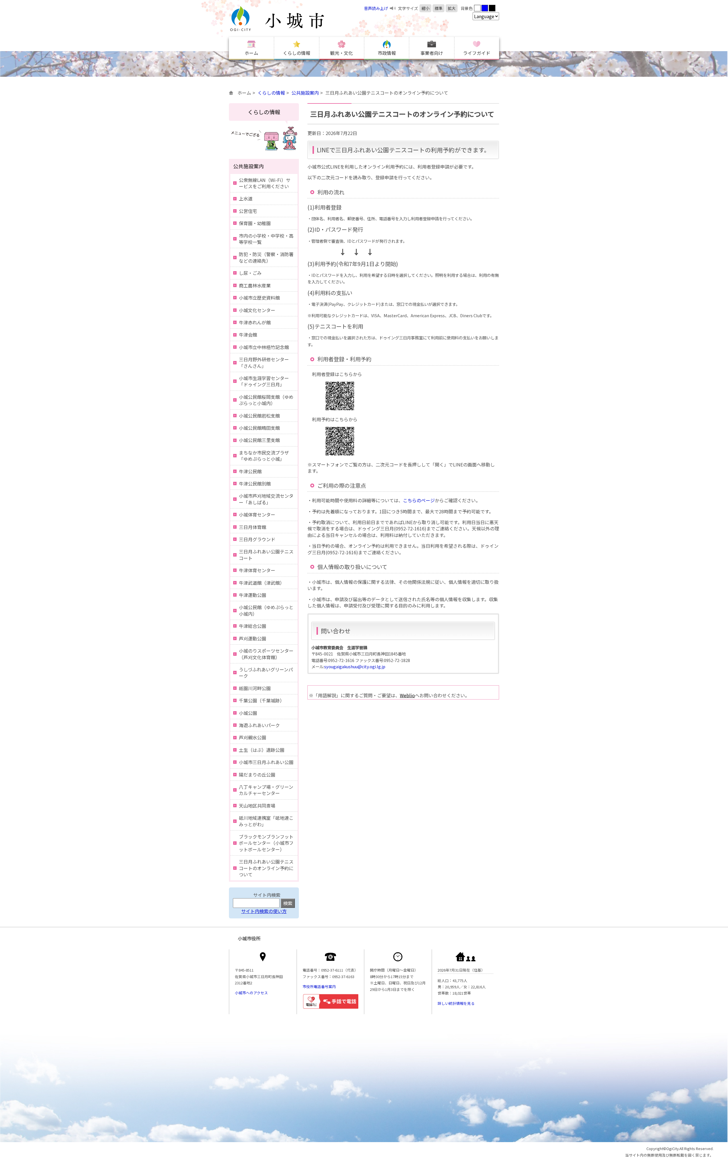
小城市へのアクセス (251, 992)
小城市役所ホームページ (288, 18)
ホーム (251, 52)
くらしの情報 (296, 52)
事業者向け (431, 52)
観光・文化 (341, 52)
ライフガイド (476, 52)
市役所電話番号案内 (319, 986)
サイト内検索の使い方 (264, 911)
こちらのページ (419, 500)
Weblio (407, 695)
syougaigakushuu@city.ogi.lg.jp (354, 666)
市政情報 (387, 52)
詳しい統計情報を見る (456, 1003)
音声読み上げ (376, 8)
